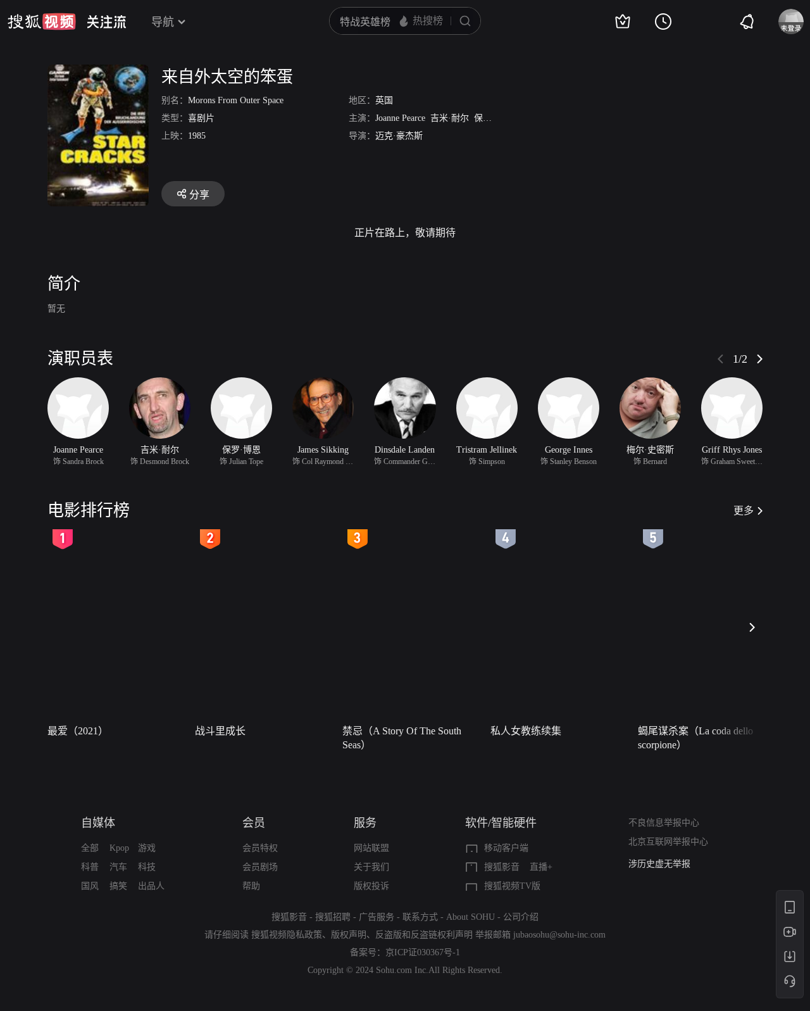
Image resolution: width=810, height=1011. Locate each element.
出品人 (151, 886)
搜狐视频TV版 (512, 886)
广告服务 (376, 917)
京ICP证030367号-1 (422, 952)
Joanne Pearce (400, 118)
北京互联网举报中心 (668, 841)
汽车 (118, 867)
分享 (199, 194)
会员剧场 (260, 867)
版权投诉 (371, 886)
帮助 (251, 886)
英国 (384, 100)
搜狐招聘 (333, 917)
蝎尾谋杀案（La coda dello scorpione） (695, 737)
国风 (90, 886)
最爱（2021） (77, 730)
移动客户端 (506, 848)
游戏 (147, 848)
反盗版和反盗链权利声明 (424, 934)
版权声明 (348, 934)
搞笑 (118, 886)
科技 (147, 867)
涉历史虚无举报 (659, 864)
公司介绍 (521, 917)
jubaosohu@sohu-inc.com (559, 934)
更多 (743, 510)
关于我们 (371, 867)
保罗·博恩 (493, 118)
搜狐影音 (502, 867)
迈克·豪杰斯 (399, 136)
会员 (253, 823)
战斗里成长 (220, 730)
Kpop (119, 848)
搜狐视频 (41, 21)
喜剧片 (201, 118)
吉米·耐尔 (449, 118)
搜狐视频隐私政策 (286, 934)
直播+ (541, 867)
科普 (90, 867)
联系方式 (420, 917)
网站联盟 (371, 848)
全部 (90, 848)
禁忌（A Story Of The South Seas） (401, 737)
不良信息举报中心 (663, 822)
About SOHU (470, 917)
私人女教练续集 (525, 730)
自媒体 (98, 823)
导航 (162, 22)
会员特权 (260, 848)
